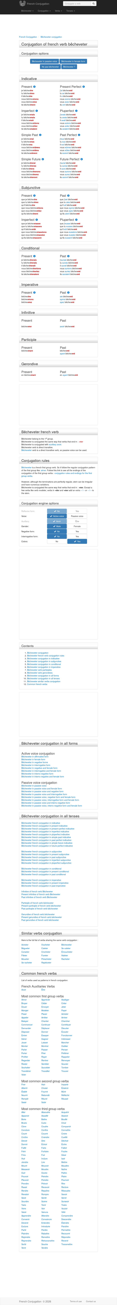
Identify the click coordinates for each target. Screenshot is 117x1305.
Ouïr (23, 1172)
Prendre (25, 1183)
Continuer (45, 1024)
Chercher (65, 1021)
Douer (24, 1006)
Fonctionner (66, 1035)
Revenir (64, 1240)
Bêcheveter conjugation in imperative (43, 667)
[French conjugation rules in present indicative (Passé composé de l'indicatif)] (83, 86)
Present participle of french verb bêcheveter (41, 905)
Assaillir (44, 1115)
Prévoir (44, 1183)
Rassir (24, 1187)
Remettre (45, 1237)
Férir (23, 1151)
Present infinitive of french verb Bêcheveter (40, 894)
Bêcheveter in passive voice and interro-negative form (45, 802)
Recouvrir (65, 1233)
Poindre (44, 1180)
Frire (23, 1155)
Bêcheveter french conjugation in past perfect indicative (46, 840)
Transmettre (66, 1244)
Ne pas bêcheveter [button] (50, 66)
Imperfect (27, 110)
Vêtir (63, 1212)
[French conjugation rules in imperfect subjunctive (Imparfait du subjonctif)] (37, 219)
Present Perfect (70, 86)
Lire (43, 1162)
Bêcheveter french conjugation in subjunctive (41, 851)
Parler (24, 1049)
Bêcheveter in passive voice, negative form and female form (48, 797)
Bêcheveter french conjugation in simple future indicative (46, 842)
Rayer (44, 1056)
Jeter (63, 1006)
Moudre (44, 1169)
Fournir (44, 1091)
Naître (64, 1169)
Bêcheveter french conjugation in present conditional (45, 871)
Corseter (25, 951)
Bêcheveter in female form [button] (73, 61)
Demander (26, 1028)
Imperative (29, 284)
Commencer (27, 1024)
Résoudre (65, 1190)
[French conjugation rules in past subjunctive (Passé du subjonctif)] (68, 195)
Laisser (44, 1042)
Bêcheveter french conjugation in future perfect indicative (47, 845)
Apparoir (25, 1115)
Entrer (24, 1035)
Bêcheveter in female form (33, 759)
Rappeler (65, 1056)
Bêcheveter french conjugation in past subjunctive (43, 857)
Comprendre (67, 1215)
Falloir (64, 1147)
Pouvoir (24, 1176)
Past (63, 195)
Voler (23, 1074)
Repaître (45, 1190)
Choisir (44, 1088)
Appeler (24, 1017)
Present (26, 86)
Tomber (64, 1067)
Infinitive (28, 312)
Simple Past (29, 134)
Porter (24, 1053)
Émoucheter (66, 951)
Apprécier (45, 999)
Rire (63, 1183)
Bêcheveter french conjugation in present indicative (44, 825)
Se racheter (26, 962)
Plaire (63, 1176)
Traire (64, 1204)
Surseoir (65, 1201)
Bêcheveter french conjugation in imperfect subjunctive (46, 860)
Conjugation (43, 10)
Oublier (64, 1046)
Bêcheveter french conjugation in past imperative (43, 885)
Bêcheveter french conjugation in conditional (41, 868)
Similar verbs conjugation (41, 933)
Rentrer (44, 1060)
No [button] (58, 531)
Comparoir (66, 1126)
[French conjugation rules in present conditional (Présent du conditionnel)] (34, 256)
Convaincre (46, 1219)
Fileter (24, 955)
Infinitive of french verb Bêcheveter (37, 891)
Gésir (63, 1155)
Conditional (30, 247)
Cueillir (64, 1137)
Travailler (45, 1071)
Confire (44, 1130)
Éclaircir (64, 1088)
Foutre (64, 1151)
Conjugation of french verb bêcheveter (54, 44)
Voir (43, 1208)
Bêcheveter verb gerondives (40, 672)
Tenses (69, 10)
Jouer (24, 1042)
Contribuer (66, 1024)
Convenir (25, 1219)
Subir (43, 1102)
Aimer (24, 999)
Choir (63, 1122)
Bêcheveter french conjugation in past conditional (43, 874)
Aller (23, 1112)
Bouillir (64, 1119)
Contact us (91, 1301)
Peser (24, 1013)
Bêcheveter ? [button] (69, 66)
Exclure (24, 1226)
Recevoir (45, 1187)
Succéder (45, 1067)
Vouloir (64, 1208)
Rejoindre (25, 1237)
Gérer (24, 1038)
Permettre (65, 1229)
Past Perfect (68, 134)
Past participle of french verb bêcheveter (39, 908)
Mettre (64, 1162)
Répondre (65, 1237)
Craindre (45, 1137)
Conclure (25, 1130)
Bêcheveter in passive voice (34, 785)
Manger (24, 1010)
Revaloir (25, 1194)
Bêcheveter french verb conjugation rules (45, 655)
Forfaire (45, 1151)
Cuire (43, 1122)
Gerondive (29, 363)
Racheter (65, 959)
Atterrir (24, 1088)
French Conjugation (38, 3)
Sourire (44, 1244)
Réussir (64, 1098)
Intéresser (65, 1038)
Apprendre (26, 1215)
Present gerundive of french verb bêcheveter (41, 917)
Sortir (23, 1244)
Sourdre (25, 1201)
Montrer (45, 1046)
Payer (64, 1010)
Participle (28, 339)
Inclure (44, 1158)
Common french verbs (37, 684)
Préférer (65, 1053)
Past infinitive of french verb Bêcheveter (39, 897)
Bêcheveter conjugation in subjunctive (44, 661)
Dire (43, 1140)
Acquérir (65, 1112)
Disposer (25, 1031)
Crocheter (45, 951)
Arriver (64, 1017)
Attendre (45, 1215)
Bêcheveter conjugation (37, 652)
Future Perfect (69, 159)
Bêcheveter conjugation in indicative (43, 658)
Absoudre (45, 1112)
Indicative (29, 78)
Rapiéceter (46, 962)
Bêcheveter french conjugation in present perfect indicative (47, 828)
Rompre (45, 1194)
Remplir (24, 1098)
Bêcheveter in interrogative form (35, 765)
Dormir (24, 1144)
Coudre (44, 1126)
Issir (63, 1158)
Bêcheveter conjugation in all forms (43, 675)
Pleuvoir (25, 1180)
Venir (23, 1247)
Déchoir (64, 1140)
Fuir (43, 1155)
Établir (24, 1091)
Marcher (65, 1042)
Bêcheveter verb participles (39, 669)
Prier (43, 1053)
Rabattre (45, 1233)
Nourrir (24, 1095)
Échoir (44, 1144)
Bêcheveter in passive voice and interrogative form (44, 794)
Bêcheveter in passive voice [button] (44, 61)
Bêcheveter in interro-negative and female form (42, 776)
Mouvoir (45, 1165)
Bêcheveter (26, 10)
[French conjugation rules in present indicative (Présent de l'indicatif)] (34, 86)
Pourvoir (65, 1180)
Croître (24, 1137)
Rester (24, 1063)
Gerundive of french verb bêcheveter (38, 914)
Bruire (24, 1122)
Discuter (65, 1028)
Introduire (45, 1226)
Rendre (24, 1190)
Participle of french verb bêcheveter (37, 902)
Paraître (65, 1226)
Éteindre (65, 1222)
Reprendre (26, 1240)
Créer (63, 1003)
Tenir (43, 1204)
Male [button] (58, 526)
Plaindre (25, 1233)
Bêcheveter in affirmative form (35, 756)
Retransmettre (47, 1240)
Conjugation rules (35, 460)
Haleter (64, 955)
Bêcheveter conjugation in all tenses (43, 678)
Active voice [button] (58, 516)
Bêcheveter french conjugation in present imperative (44, 882)
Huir (23, 1158)
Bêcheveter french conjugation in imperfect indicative (45, 831)
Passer (44, 1049)
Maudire (65, 1165)
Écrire (64, 1144)
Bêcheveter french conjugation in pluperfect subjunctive (46, 862)
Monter (24, 1046)
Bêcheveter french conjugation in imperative (41, 880)
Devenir (24, 1222)
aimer (43, 470)
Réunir (44, 1098)
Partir (23, 1229)
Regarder (25, 1060)
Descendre (66, 1219)
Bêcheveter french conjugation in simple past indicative (46, 837)
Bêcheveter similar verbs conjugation (43, 681)
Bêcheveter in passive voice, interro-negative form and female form (51, 805)
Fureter (44, 955)
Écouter (64, 1031)
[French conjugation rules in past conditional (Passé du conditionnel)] (68, 256)
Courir (24, 1133)
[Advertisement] (58, 24)
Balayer (24, 1021)
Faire (43, 1147)
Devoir (24, 1140)
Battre (44, 1119)
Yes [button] (77, 531)
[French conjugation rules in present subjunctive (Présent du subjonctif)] (34, 195)
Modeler (45, 1010)
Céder (44, 1003)
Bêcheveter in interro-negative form (37, 773)
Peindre (44, 1176)
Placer (44, 1013)
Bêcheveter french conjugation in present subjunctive (45, 854)
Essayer (45, 1035)
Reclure (64, 1187)
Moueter (25, 959)
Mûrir (63, 1091)
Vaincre (44, 1212)
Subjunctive (30, 187)
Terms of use (76, 1301)
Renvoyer (65, 1060)
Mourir (24, 1165)
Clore (23, 1126)
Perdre (44, 1229)
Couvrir (44, 1133)
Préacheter (46, 959)
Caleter (44, 948)
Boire (23, 1119)
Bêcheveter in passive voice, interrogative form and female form (50, 799)
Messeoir (25, 1169)
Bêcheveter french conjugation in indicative (40, 822)
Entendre (45, 1222)
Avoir (23, 989)
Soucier (64, 1063)
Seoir (23, 1197)
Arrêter (44, 1017)
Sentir (44, 1197)
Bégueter (25, 948)
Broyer (24, 1003)
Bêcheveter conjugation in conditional (44, 664)
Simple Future (31, 159)
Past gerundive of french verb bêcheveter (40, 920)
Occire (44, 1172)
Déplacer (45, 1028)
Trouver (64, 1071)
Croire (64, 1133)
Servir (64, 1197)
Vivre (23, 1208)
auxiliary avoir (55, 444)
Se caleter (65, 948)
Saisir (23, 1102)
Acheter (24, 944)
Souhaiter (25, 1067)
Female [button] (77, 526)
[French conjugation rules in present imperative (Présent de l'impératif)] (34, 292)
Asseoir (64, 1115)
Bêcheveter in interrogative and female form (41, 770)
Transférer (26, 1071)
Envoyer (45, 1006)
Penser (64, 1049)
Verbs (58, 10)
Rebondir (45, 1095)
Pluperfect (67, 110)
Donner (44, 1031)
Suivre (44, 1201)
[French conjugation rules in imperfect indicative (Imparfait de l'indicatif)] (37, 110)
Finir (23, 1084)
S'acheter (45, 944)
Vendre (44, 1247)
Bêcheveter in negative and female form (39, 767)
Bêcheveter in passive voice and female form (41, 788)
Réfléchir (65, 1095)
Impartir (64, 1084)
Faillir (23, 1147)
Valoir (23, 1212)
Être (43, 989)
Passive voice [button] (77, 516)
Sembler (45, 1063)
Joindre (24, 1162)
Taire (23, 1204)
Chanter (45, 1021)
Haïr (43, 1084)
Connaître (65, 1130)
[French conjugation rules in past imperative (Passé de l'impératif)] (68, 292)
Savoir (64, 1194)
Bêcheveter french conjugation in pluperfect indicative (45, 834)
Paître (64, 1172)
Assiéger (65, 999)
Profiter (24, 1056)
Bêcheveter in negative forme (34, 762)
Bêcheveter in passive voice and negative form (42, 791)
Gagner (44, 1038)
